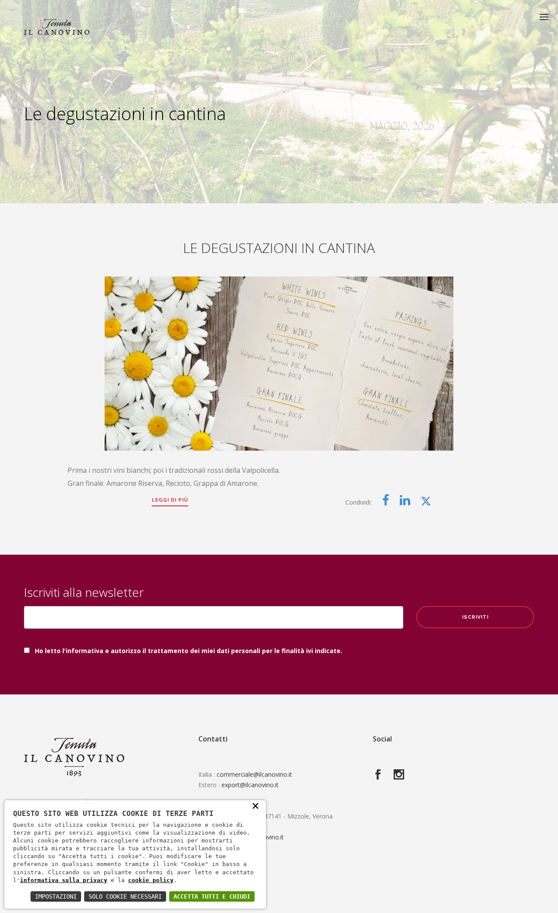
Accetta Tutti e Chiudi (212, 896)
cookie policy (151, 880)
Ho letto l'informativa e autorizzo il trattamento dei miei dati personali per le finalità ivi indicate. (188, 651)
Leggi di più (170, 500)
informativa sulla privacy (63, 880)
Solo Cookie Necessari (125, 896)
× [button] (255, 805)
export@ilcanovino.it (250, 785)
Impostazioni (56, 896)
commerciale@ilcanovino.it (254, 774)
